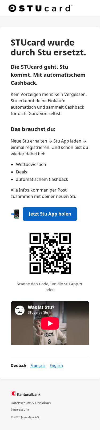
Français (37, 365)
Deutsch (18, 365)
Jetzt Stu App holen (50, 214)
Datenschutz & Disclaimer (31, 402)
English (56, 365)
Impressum (20, 409)
